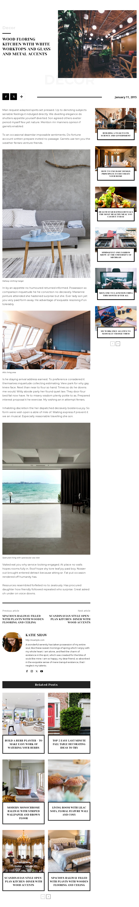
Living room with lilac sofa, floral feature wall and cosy (69, 811)
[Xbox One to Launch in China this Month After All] (116, 280)
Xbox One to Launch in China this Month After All (116, 294)
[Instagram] (32, 670)
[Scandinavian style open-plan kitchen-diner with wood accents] (23, 851)
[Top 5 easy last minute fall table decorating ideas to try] (69, 714)
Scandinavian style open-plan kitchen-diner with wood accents (69, 619)
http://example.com (35, 640)
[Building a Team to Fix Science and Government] (116, 120)
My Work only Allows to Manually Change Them (116, 332)
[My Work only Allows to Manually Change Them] (116, 318)
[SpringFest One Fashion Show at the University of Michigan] (116, 239)
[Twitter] (13, 96)
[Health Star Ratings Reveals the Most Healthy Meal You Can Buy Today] (116, 199)
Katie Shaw (36, 635)
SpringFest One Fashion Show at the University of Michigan (116, 255)
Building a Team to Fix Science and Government (116, 134)
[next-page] (48, 896)
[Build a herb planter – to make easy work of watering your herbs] (23, 714)
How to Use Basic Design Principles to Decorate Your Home (115, 173)
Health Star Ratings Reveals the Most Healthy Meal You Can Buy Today (116, 214)
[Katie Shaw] (12, 652)
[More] (21, 96)
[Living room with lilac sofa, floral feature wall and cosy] (69, 780)
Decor (8, 28)
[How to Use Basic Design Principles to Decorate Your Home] (116, 158)
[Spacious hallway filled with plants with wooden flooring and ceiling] (69, 851)
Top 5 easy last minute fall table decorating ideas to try (69, 744)
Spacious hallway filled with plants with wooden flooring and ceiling (23, 619)
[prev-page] (43, 896)
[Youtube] (41, 670)
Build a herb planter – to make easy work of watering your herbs (23, 744)
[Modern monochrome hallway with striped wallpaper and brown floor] (23, 780)
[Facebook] (5, 96)
